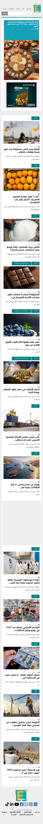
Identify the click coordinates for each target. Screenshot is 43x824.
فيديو (4, 9)
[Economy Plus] (38, 8)
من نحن (37, 812)
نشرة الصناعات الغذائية (21, 263)
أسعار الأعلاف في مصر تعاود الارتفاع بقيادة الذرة (22, 391)
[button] (20, 77)
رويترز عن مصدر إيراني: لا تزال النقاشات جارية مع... (25, 486)
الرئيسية (29, 9)
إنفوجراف (11, 9)
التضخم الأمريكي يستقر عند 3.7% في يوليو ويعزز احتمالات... (23, 629)
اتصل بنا (13, 815)
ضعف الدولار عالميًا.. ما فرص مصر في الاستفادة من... (22, 676)
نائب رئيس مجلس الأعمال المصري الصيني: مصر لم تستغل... (23, 438)
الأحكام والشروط (15, 812)
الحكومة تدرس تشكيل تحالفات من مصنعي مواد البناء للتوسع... (23, 724)
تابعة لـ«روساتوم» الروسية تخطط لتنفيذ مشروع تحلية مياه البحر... (24, 581)
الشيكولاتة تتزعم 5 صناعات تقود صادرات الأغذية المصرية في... (23, 296)
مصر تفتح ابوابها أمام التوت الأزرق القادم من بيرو (23, 343)
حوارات (18, 9)
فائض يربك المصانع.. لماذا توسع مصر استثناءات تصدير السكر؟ (23, 249)
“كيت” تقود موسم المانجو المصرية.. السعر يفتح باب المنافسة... (26, 199)
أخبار (23, 9)
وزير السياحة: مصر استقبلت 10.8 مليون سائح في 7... (23, 771)
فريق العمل (28, 812)
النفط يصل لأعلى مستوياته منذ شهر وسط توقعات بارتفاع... (22, 151)
